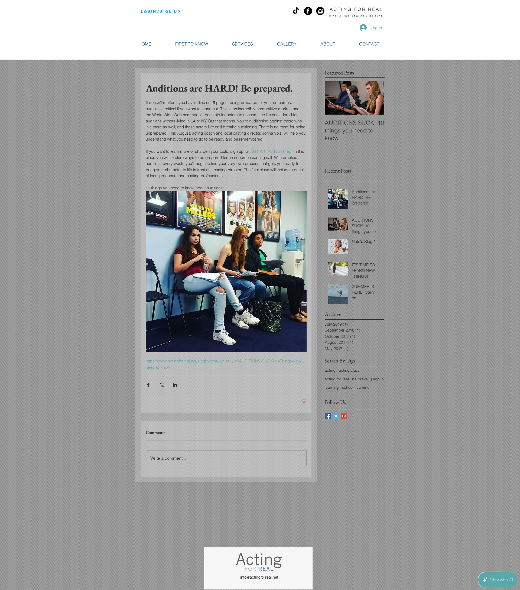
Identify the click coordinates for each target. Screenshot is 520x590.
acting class (349, 370)
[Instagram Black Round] (320, 11)
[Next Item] (375, 98)
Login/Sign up (161, 12)
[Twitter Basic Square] (336, 416)
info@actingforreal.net (259, 577)
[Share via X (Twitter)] (161, 384)
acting (330, 370)
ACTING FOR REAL (356, 9)
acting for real (337, 379)
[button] (242, 44)
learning (332, 387)
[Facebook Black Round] (308, 11)
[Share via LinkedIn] (174, 384)
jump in (377, 379)
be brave (360, 379)
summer (364, 387)
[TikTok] (296, 11)
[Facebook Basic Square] (328, 416)
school (347, 387)
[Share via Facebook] (148, 384)
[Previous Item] (333, 98)
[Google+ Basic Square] (344, 416)
